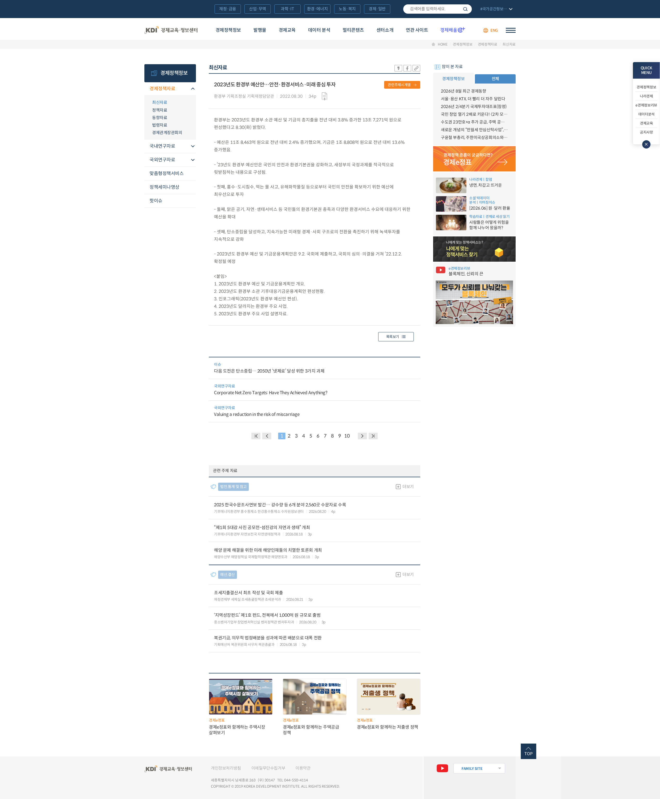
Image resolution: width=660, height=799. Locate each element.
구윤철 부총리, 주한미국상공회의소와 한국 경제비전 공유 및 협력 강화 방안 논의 (474, 137)
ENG (494, 30)
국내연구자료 (162, 146)
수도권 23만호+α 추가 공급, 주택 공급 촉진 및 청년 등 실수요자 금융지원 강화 (474, 122)
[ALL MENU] (511, 30)
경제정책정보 (228, 30)
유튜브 (442, 768)
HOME (443, 44)
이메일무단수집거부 (268, 768)
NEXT (362, 436)
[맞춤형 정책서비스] (474, 249)
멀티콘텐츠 (353, 30)
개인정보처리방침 (226, 768)
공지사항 (646, 132)
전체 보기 (495, 9)
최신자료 (509, 44)
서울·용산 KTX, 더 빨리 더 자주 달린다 (473, 99)
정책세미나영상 (164, 187)
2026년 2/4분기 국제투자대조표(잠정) (474, 106)
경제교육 (287, 30)
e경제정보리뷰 (646, 105)
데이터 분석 (319, 30)
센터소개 (384, 30)
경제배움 (452, 30)
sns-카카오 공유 (398, 68)
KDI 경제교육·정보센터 (170, 30)
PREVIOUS (266, 436)
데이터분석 (646, 114)
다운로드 (324, 96)
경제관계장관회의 (167, 132)
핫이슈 (156, 201)
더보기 (408, 486)
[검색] (437, 9)
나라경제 (646, 96)
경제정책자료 (487, 44)
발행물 (259, 30)
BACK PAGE (255, 436)
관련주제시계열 (399, 85)
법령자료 (159, 125)
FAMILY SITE (471, 768)
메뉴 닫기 (646, 144)
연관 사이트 (417, 30)
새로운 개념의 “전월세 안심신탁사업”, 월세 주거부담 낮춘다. (474, 130)
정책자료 (159, 110)
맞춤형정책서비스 (167, 173)
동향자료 (159, 117)
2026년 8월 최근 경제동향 (463, 91)
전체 (495, 78)
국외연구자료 (162, 160)
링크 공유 (416, 68)
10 (347, 436)
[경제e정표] (474, 158)
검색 (465, 9)
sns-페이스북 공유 (407, 68)
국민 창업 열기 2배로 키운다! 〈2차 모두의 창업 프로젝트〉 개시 (474, 114)
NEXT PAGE (373, 436)
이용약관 (302, 768)
